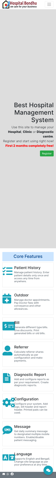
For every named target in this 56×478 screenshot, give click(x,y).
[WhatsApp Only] (8, 474)
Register (47, 153)
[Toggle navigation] (49, 4)
